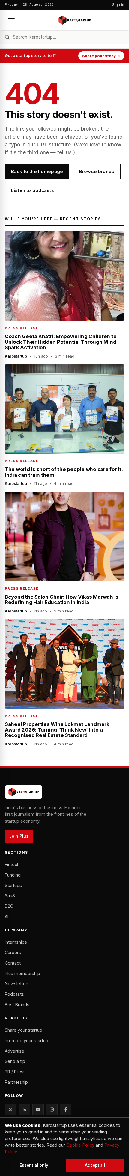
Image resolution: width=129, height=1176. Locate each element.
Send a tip (15, 1061)
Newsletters (17, 983)
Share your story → (101, 56)
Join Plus (18, 836)
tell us (64, 152)
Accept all (95, 1165)
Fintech (12, 864)
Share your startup (23, 1030)
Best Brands (17, 1004)
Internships (16, 942)
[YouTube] (38, 1109)
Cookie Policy (80, 1145)
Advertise (14, 1051)
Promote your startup (26, 1040)
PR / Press (15, 1071)
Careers (13, 952)
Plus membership (22, 973)
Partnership (16, 1082)
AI (6, 916)
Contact (13, 962)
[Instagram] (52, 1109)
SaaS (10, 895)
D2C (9, 906)
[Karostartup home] (74, 20)
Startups (13, 885)
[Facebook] (65, 1109)
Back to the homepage (37, 171)
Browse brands (96, 171)
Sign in (118, 4)
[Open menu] (11, 20)
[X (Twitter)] (10, 1109)
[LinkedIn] (24, 1109)
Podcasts (14, 994)
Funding (13, 874)
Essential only (34, 1165)
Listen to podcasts (32, 190)
